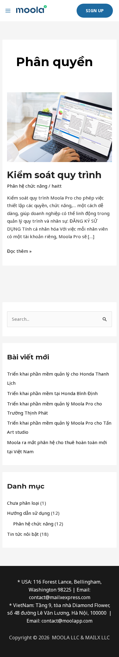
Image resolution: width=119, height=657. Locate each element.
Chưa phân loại (23, 503)
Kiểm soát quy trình (54, 175)
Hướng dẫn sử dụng (28, 513)
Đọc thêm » (19, 250)
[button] (95, 11)
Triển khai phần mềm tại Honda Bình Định (52, 393)
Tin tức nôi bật (23, 534)
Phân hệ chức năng (27, 186)
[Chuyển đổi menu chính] (8, 10)
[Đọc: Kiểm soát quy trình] (59, 126)
